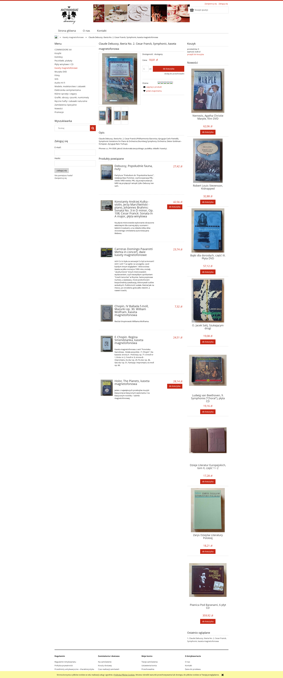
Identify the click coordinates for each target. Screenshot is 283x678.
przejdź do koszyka (195, 54)
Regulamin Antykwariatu (65, 661)
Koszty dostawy (105, 665)
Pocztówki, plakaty (63, 60)
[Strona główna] (69, 15)
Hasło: (58, 158)
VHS (56, 79)
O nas (187, 661)
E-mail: (58, 147)
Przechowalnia (148, 669)
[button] (152, 87)
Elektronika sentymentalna (68, 90)
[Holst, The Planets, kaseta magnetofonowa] (107, 388)
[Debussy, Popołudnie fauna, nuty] (107, 172)
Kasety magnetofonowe (66, 68)
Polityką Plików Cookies (124, 674)
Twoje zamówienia (150, 661)
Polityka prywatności (64, 665)
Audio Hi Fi (60, 82)
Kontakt (188, 665)
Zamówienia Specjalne (66, 104)
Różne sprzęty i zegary (66, 93)
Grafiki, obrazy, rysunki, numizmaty (72, 97)
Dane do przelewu (193, 669)
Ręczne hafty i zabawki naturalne (71, 101)
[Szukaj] (93, 128)
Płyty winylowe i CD (64, 64)
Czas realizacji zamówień (108, 669)
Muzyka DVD (61, 71)
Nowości (59, 108)
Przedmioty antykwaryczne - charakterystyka (74, 669)
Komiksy (59, 57)
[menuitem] (67, 30)
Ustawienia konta (149, 665)
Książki (58, 53)
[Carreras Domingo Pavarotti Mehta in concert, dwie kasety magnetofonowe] (107, 252)
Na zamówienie (104, 661)
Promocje (59, 112)
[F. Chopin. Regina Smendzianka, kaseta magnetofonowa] (107, 344)
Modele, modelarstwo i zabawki (70, 86)
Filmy (57, 75)
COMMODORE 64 (63, 49)
